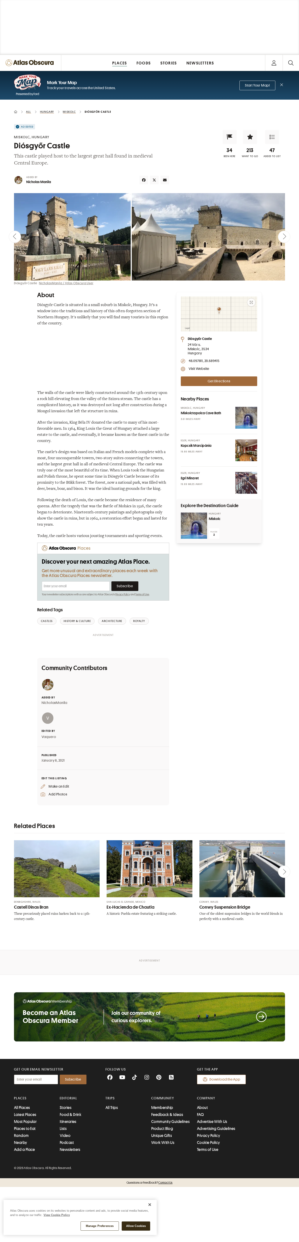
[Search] (291, 63)
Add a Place (24, 1149)
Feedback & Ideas (167, 1114)
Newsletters (70, 1149)
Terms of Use (142, 594)
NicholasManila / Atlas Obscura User (66, 283)
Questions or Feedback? (149, 1182)
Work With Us (162, 1142)
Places (20, 1098)
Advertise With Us (212, 1121)
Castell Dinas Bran (31, 907)
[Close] (150, 1204)
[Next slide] (284, 237)
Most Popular (25, 1121)
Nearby (20, 1142)
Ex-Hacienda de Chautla (130, 907)
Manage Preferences (100, 1226)
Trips (110, 1098)
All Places (22, 1107)
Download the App (224, 1079)
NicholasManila (54, 703)
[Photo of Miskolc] (194, 526)
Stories (65, 1107)
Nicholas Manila (38, 182)
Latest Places (25, 1114)
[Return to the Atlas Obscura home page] (30, 63)
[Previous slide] (15, 237)
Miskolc (214, 519)
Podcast (67, 1142)
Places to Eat (25, 1128)
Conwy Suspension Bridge (224, 907)
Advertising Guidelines (216, 1128)
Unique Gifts (161, 1135)
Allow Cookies (136, 1226)
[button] (230, 137)
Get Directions (219, 381)
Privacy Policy (122, 594)
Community (162, 1098)
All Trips (112, 1107)
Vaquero (49, 737)
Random (21, 1135)
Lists (63, 1128)
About (202, 1107)
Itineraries (68, 1121)
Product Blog (162, 1128)
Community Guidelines (170, 1121)
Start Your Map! (257, 85)
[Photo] (246, 418)
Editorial (68, 1098)
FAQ (200, 1114)
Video (65, 1135)
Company (206, 1098)
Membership (162, 1107)
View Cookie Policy (57, 1215)
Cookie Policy (208, 1142)
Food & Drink (70, 1114)
